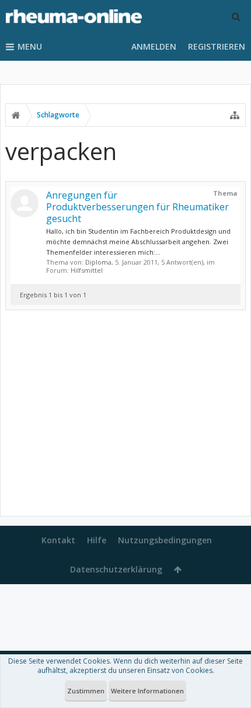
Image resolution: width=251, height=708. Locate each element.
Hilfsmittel (87, 270)
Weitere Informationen (147, 690)
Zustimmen (85, 690)
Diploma (98, 262)
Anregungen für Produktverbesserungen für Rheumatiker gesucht (137, 207)
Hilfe (96, 540)
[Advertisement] (125, 415)
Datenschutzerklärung (116, 569)
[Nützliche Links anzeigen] (234, 115)
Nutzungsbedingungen (165, 540)
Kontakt (58, 540)
